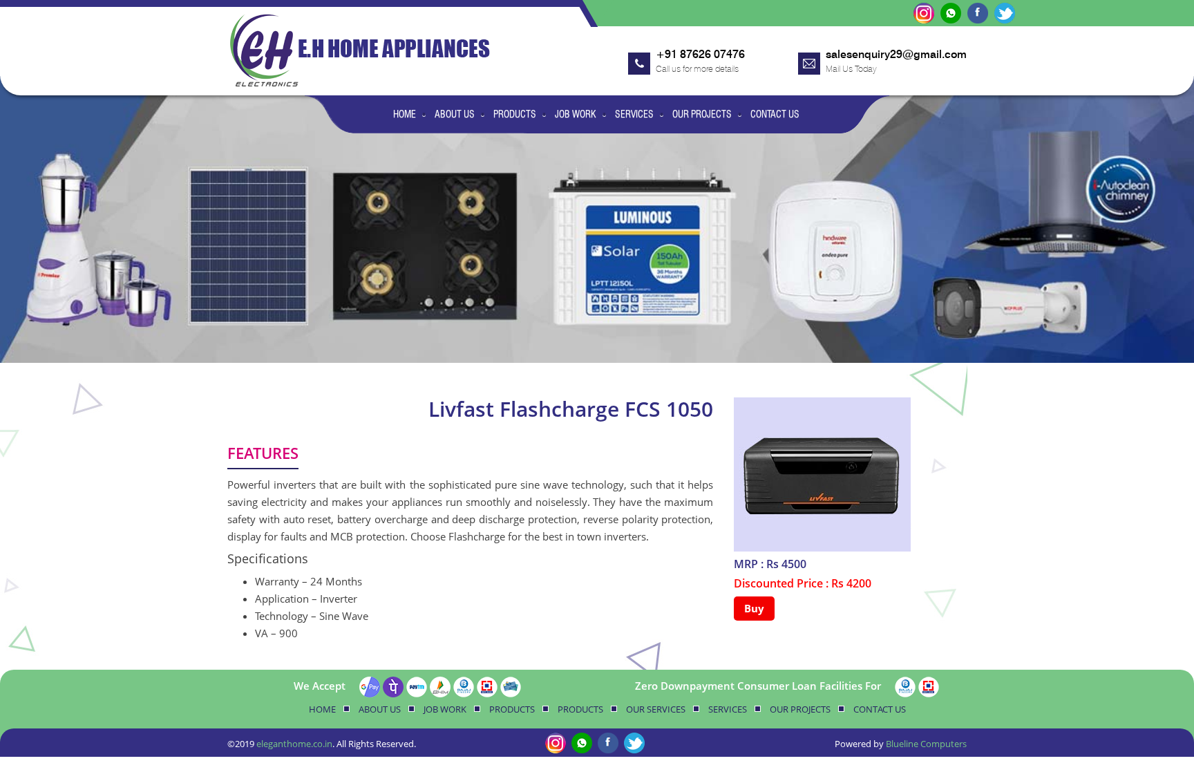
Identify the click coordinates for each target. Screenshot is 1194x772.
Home (404, 114)
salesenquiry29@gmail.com (896, 54)
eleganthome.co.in (294, 743)
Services (634, 114)
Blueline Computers (926, 743)
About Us (455, 114)
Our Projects (702, 114)
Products (514, 114)
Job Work (575, 114)
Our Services (655, 709)
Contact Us (774, 114)
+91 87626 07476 (700, 54)
